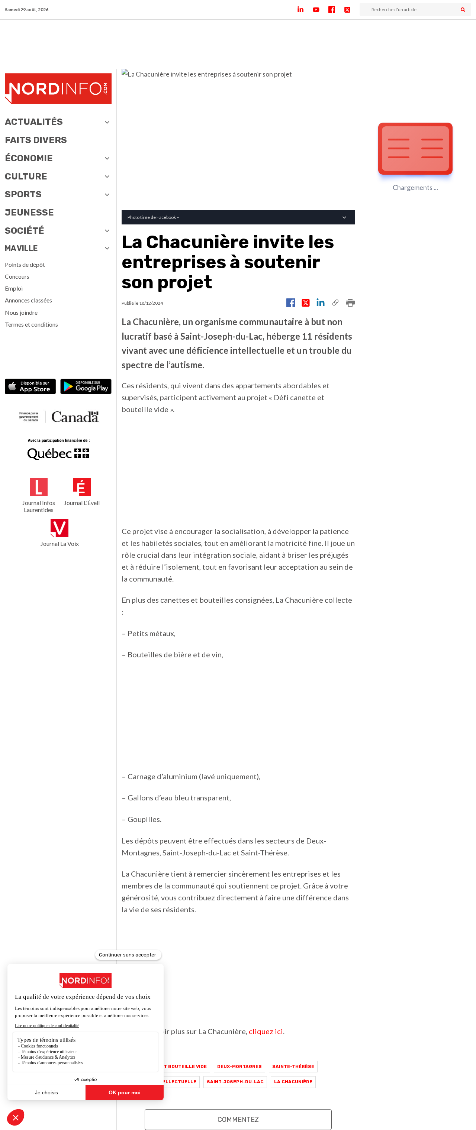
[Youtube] (320, 9)
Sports (23, 194)
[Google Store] (86, 387)
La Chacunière (293, 1081)
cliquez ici (266, 1031)
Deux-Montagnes (239, 1066)
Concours (17, 276)
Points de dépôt (25, 264)
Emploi (14, 288)
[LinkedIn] (305, 9)
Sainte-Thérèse (293, 1066)
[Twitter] (352, 9)
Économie (29, 158)
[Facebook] (336, 9)
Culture (26, 176)
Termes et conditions (31, 324)
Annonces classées (28, 300)
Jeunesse (29, 212)
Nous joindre (21, 312)
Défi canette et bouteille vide (166, 1066)
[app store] (30, 387)
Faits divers (36, 140)
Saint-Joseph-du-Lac (235, 1081)
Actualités (34, 122)
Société (24, 231)
